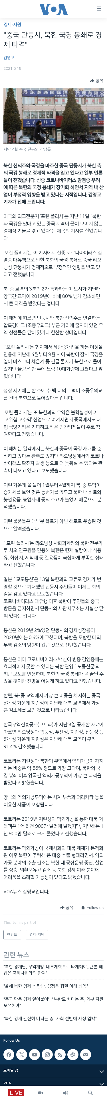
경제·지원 (12, 24)
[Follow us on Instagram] (47, 1054)
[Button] (97, 81)
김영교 (9, 58)
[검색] (90, 1093)
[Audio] (65, 1093)
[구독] (85, 1054)
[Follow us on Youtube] (34, 1054)
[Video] (40, 1093)
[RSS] (59, 1054)
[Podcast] (72, 1054)
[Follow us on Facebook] (8, 1054)
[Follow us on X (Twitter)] (21, 1054)
